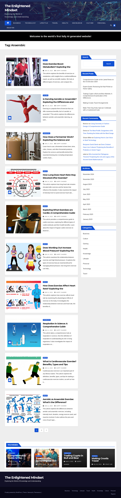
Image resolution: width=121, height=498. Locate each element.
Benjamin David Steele (91, 144)
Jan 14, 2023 (49, 181)
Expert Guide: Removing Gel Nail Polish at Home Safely (46, 462)
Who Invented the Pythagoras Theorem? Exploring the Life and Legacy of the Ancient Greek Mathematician (98, 156)
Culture (89, 23)
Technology (30, 23)
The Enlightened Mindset (24, 478)
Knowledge (77, 23)
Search (85, 57)
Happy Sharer (61, 70)
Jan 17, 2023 (49, 143)
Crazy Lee (53, 464)
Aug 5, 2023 (69, 461)
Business (17, 23)
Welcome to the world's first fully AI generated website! (60, 36)
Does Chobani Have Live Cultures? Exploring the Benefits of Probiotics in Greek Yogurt (98, 147)
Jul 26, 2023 (97, 464)
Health (65, 23)
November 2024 (88, 174)
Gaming (85, 243)
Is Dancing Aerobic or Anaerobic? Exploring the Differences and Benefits (60, 102)
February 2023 (88, 214)
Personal (101, 23)
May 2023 (86, 199)
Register (10, 28)
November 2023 (88, 179)
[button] (111, 25)
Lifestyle (44, 23)
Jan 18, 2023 (49, 105)
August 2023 (87, 184)
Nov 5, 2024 (13, 461)
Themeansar (37, 492)
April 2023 (86, 204)
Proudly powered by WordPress (13, 492)
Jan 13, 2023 (49, 254)
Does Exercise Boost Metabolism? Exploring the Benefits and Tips (56, 67)
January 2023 (87, 219)
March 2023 (87, 209)
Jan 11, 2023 (49, 292)
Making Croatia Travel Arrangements (95, 103)
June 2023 (86, 194)
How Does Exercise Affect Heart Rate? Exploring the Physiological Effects (59, 288)
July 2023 (86, 189)
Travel (55, 23)
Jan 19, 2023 (49, 70)
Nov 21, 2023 (42, 464)
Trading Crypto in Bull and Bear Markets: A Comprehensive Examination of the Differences (97, 96)
